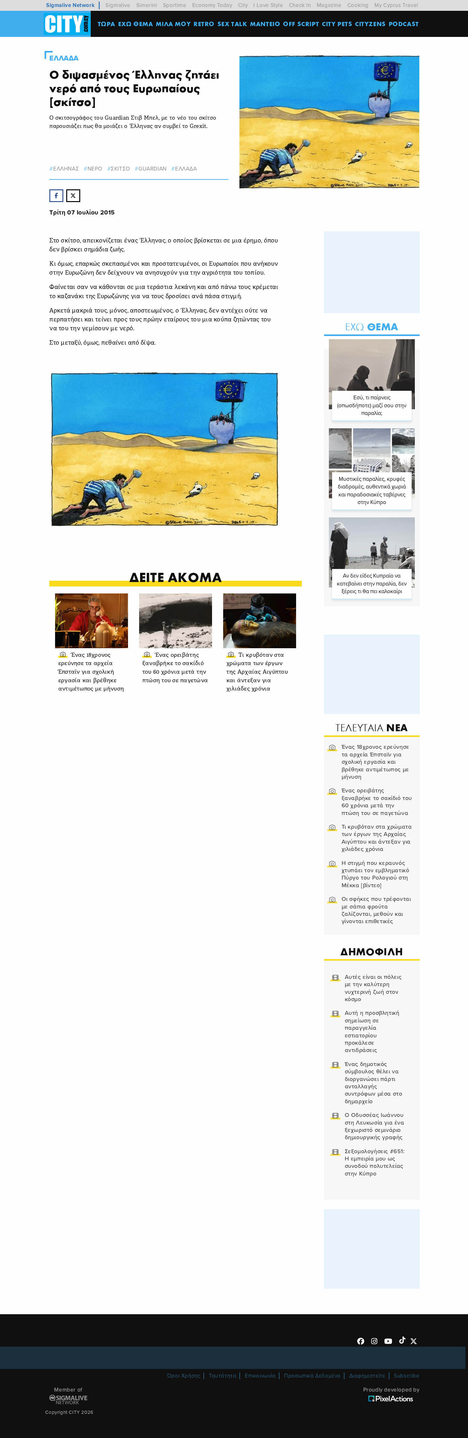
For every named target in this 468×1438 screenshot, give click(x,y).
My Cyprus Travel (396, 5)
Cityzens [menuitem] (370, 23)
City (243, 5)
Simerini (146, 5)
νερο (95, 168)
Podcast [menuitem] (404, 23)
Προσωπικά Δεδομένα (312, 1375)
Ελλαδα (64, 58)
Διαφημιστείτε (367, 1375)
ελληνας (66, 168)
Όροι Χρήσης (184, 1375)
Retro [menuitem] (204, 23)
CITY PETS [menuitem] (337, 23)
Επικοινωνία (260, 1375)
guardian (152, 168)
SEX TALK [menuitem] (232, 23)
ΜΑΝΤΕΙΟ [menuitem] (265, 23)
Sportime (175, 5)
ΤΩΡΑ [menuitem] (106, 23)
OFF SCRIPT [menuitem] (301, 23)
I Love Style (268, 5)
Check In (300, 5)
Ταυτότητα (222, 1375)
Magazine (329, 5)
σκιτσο (120, 168)
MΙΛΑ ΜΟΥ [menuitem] (173, 23)
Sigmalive (117, 5)
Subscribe (406, 1375)
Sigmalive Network (70, 5)
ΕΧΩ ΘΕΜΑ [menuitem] (135, 23)
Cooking (358, 5)
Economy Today (212, 5)
